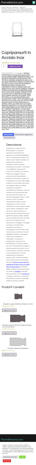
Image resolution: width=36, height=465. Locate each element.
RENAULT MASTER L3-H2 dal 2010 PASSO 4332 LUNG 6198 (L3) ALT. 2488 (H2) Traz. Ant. (18, 120)
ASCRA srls (26, 274)
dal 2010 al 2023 (13, 9)
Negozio (9, 7)
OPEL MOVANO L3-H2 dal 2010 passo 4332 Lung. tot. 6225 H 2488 (17, 99)
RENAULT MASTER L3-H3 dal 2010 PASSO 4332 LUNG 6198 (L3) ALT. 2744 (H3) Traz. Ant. (18, 124)
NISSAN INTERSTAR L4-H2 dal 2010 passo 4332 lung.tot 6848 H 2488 (16, 74)
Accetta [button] (22, 457)
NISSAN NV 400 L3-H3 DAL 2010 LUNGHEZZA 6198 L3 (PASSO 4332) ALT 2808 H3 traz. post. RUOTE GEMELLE (16, 86)
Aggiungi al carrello (15, 66)
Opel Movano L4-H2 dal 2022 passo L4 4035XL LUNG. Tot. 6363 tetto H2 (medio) (16, 103)
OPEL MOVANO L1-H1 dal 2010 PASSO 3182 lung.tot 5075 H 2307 (16, 97)
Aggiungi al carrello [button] (9, 310)
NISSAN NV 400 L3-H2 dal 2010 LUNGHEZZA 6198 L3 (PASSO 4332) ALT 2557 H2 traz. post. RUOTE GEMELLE (18, 81)
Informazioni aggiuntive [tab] (23, 134)
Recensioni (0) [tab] (9, 138)
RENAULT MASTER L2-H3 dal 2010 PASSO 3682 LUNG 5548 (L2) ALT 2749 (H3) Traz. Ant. (18, 117)
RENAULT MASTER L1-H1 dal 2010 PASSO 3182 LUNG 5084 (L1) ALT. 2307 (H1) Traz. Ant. (17, 107)
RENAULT (16, 7)
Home (3, 7)
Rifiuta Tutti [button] (7, 460)
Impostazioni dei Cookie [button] (10, 457)
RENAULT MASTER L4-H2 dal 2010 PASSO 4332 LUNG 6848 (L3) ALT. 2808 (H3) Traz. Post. (18, 127)
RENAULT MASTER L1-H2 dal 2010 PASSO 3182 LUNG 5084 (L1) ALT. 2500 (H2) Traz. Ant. (17, 110)
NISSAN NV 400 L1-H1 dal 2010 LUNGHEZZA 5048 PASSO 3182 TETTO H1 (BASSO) (17, 78)
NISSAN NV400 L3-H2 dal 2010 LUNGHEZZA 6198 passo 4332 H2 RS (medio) (18, 90)
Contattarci (17, 271)
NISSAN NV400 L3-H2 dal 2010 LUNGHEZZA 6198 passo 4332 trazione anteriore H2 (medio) (17, 93)
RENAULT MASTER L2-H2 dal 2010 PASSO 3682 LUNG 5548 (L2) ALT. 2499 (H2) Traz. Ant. (18, 10)
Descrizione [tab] (8, 134)
